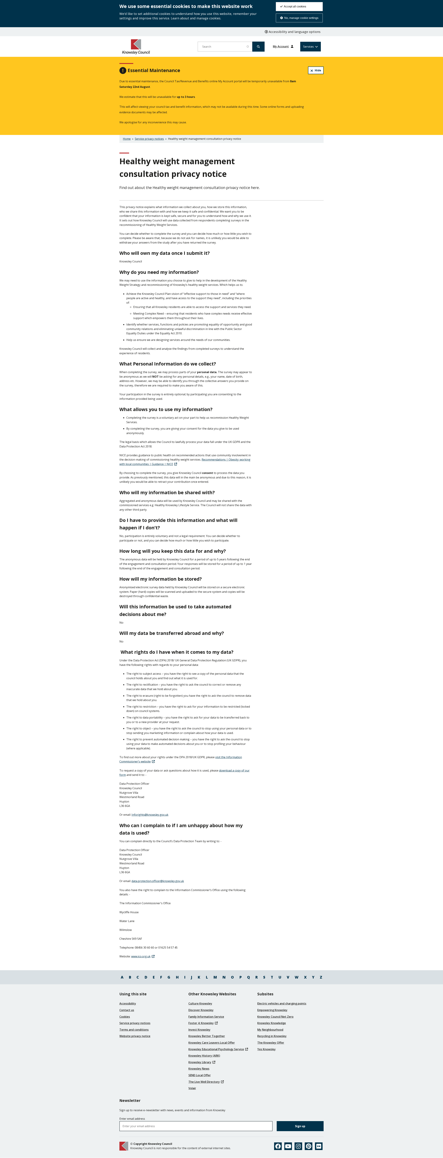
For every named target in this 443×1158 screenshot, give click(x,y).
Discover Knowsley (201, 1010)
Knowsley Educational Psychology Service (216, 1049)
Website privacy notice (134, 1036)
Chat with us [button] (424, 1146)
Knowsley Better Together (206, 1036)
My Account (281, 46)
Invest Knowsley (199, 1030)
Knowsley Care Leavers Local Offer (211, 1043)
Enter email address (132, 1119)
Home (127, 139)
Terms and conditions (134, 1030)
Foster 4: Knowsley (201, 1023)
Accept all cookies (294, 6)
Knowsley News (198, 1069)
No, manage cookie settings (301, 17)
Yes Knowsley (266, 1049)
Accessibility (127, 1003)
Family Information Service (206, 1017)
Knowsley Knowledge (271, 1023)
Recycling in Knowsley (272, 1036)
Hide (318, 70)
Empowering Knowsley (272, 1010)
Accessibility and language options (294, 32)
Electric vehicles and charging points (281, 1003)
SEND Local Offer (199, 1075)
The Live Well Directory (204, 1082)
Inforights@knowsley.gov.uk (150, 815)
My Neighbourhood (270, 1030)
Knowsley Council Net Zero (275, 1017)
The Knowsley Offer (270, 1043)
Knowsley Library (199, 1062)
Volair (192, 1088)
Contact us (126, 1010)
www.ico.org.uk (141, 956)
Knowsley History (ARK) (204, 1056)
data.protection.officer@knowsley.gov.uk (158, 881)
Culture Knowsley (200, 1003)
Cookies (124, 1017)
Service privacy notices (149, 139)
